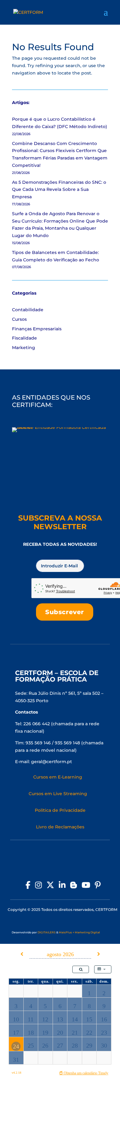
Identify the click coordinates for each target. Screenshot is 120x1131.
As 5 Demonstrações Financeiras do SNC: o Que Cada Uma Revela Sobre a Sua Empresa (59, 189)
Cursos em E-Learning (57, 777)
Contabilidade (27, 309)
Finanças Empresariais (37, 329)
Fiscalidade (24, 338)
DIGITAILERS (47, 932)
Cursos (19, 319)
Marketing (23, 347)
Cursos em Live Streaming (58, 793)
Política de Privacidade (60, 810)
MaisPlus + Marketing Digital (79, 932)
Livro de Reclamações (60, 827)
